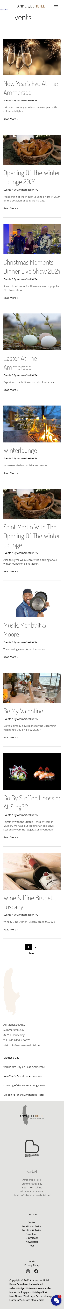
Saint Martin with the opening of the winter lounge (31, 536)
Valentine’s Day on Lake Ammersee (24, 1067)
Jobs (32, 1245)
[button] (56, 1300)
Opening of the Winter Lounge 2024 (24, 1085)
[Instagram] (28, 1271)
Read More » (10, 119)
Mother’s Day (11, 1057)
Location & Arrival (32, 1226)
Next (34, 953)
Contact (32, 1222)
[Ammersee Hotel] (31, 5)
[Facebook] (36, 1271)
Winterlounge (20, 450)
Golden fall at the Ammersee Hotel (23, 1094)
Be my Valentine (23, 711)
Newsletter (32, 1241)
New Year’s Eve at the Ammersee (22, 1076)
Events (7, 100)
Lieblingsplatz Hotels (28, 1292)
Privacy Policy (32, 1265)
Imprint (32, 1261)
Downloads (32, 1234)
